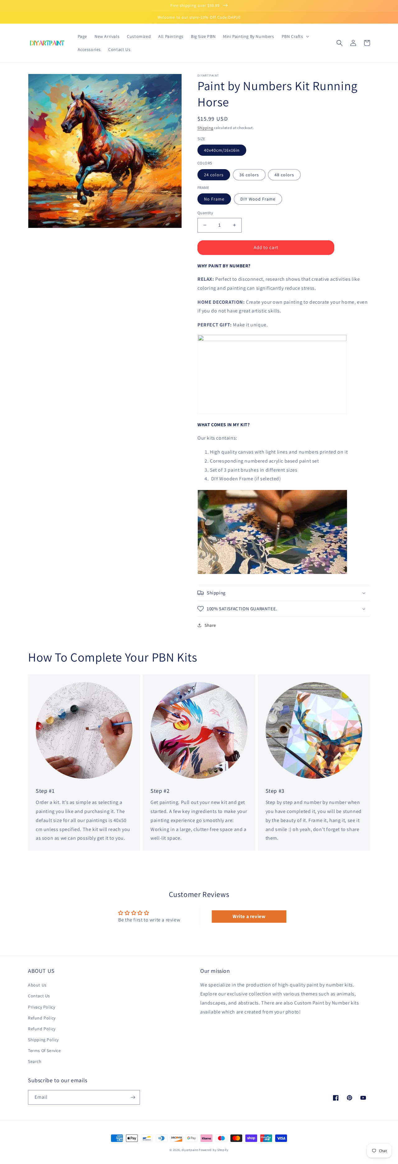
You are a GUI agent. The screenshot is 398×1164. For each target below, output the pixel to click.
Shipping (205, 127)
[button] (295, 36)
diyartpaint (190, 1150)
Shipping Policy (43, 1039)
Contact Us (39, 996)
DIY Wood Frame (257, 199)
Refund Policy (42, 1018)
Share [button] (210, 625)
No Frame (214, 199)
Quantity (205, 212)
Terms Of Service (44, 1050)
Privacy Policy (41, 1007)
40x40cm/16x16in (222, 150)
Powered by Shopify (214, 1150)
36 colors (249, 175)
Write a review (249, 916)
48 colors (284, 175)
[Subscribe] (133, 1097)
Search (35, 1061)
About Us (37, 985)
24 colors (214, 175)
